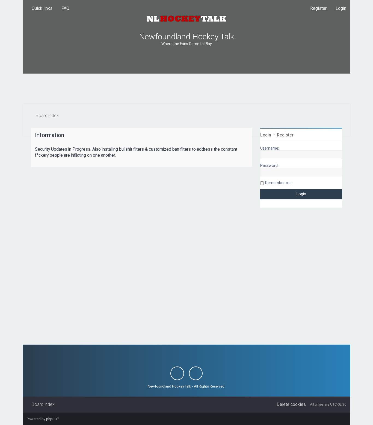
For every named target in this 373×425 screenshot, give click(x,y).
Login (265, 135)
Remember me (278, 183)
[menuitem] (63, 8)
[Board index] (186, 19)
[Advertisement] (186, 88)
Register (285, 135)
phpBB (51, 419)
